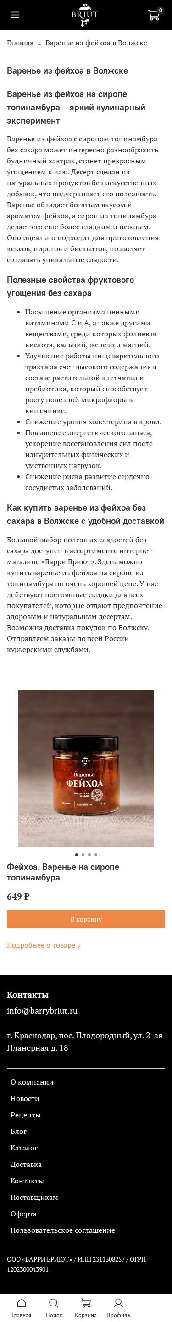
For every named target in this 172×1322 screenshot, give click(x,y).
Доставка (26, 1164)
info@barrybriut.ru (42, 1010)
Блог (19, 1131)
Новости (25, 1098)
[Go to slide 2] (83, 854)
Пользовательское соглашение (63, 1230)
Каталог (24, 1148)
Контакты (27, 1181)
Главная (20, 43)
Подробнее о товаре (41, 945)
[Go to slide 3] (89, 854)
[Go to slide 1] (76, 854)
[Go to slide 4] (95, 854)
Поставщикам (34, 1197)
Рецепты (26, 1115)
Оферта (24, 1214)
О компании (32, 1082)
